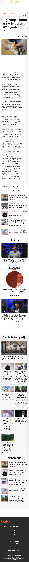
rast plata (7, 183)
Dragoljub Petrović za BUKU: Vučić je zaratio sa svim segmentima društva (18, 213)
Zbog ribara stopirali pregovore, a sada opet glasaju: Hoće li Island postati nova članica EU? (21, 399)
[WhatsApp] (5, 68)
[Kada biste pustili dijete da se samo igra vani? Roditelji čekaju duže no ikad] (4, 206)
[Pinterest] (5, 64)
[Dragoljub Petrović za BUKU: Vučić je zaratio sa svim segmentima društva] (4, 214)
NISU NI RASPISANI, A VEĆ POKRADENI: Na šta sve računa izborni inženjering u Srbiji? (7, 424)
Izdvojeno (12, 13)
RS (12, 183)
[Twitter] (8, 526)
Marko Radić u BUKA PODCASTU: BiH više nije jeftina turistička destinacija (14, 261)
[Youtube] (17, 526)
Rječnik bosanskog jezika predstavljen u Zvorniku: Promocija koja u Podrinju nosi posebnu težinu (8, 447)
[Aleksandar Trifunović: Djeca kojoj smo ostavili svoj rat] (14, 279)
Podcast (14, 295)
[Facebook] (5, 58)
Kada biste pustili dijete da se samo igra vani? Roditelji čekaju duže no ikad (18, 205)
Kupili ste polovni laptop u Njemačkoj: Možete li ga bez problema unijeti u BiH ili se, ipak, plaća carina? (18, 222)
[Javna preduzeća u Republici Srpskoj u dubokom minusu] (4, 232)
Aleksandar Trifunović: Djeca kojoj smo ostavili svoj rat (14, 290)
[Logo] (14, 2)
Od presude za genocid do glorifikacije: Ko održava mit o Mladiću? (18, 197)
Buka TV (14, 240)
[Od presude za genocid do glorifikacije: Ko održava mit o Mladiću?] (4, 197)
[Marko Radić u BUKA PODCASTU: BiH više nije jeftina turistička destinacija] (14, 250)
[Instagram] (5, 526)
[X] (5, 61)
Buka (2, 35)
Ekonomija (5, 13)
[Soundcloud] (14, 526)
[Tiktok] (11, 526)
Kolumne (14, 267)
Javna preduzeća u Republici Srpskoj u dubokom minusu (18, 231)
